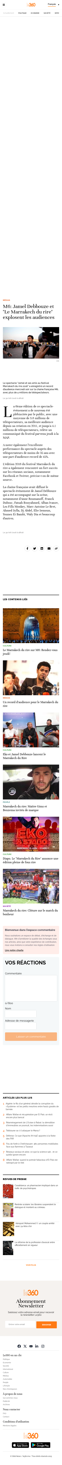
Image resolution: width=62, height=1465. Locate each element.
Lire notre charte (14, 950)
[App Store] (20, 1445)
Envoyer (46, 1325)
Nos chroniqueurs (10, 1389)
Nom (8, 1008)
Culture (6, 1373)
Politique (22, 13)
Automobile (7, 1379)
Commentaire (13, 973)
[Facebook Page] (19, 1346)
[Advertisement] (31, 152)
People (5, 1382)
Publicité (6, 1401)
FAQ (4, 1413)
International (8, 1369)
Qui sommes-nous (10, 1398)
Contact (6, 1417)
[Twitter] (25, 1346)
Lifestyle (6, 1386)
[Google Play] (40, 1445)
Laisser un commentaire (31, 1036)
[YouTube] (31, 1346)
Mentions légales (9, 1426)
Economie (35, 13)
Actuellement (8, 13)
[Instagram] (43, 1346)
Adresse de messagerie (19, 1020)
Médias (6, 300)
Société (47, 13)
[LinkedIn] (37, 1346)
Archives (6, 1405)
